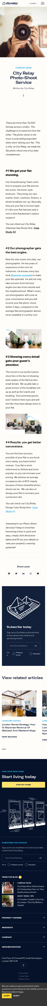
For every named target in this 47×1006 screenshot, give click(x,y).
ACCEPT (7, 996)
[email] (38, 573)
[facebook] (9, 573)
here (21, 992)
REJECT (16, 996)
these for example (21, 275)
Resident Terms (24, 979)
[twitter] (16, 573)
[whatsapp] (31, 573)
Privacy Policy (23, 973)
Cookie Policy (24, 976)
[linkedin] (23, 573)
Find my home (23, 785)
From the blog (10, 877)
